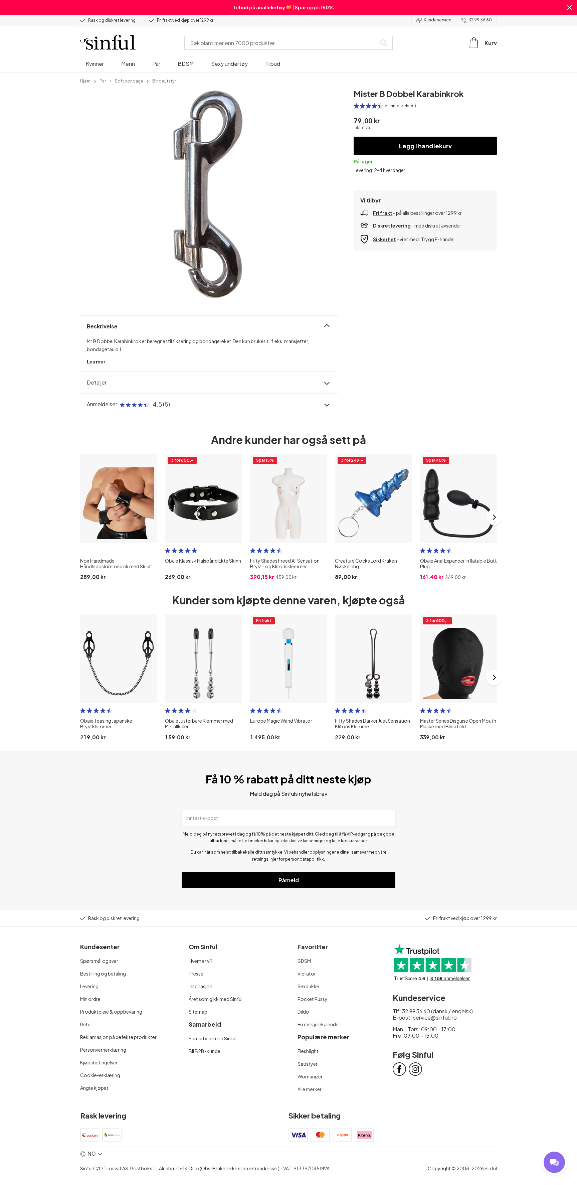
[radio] (356, 106)
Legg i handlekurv (425, 146)
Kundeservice (437, 19)
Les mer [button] (96, 361)
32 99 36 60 (480, 19)
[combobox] (281, 42)
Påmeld (288, 880)
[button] (569, 7)
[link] (85, 81)
